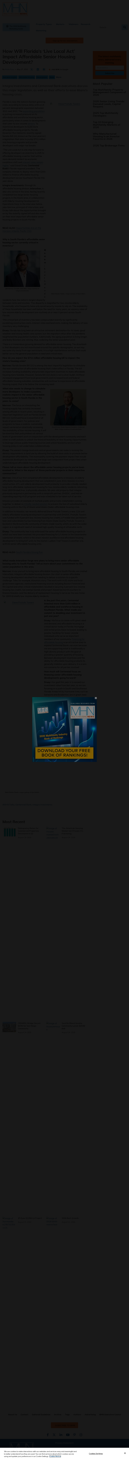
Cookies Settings (96, 1453)
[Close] (125, 1453)
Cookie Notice (55, 1456)
